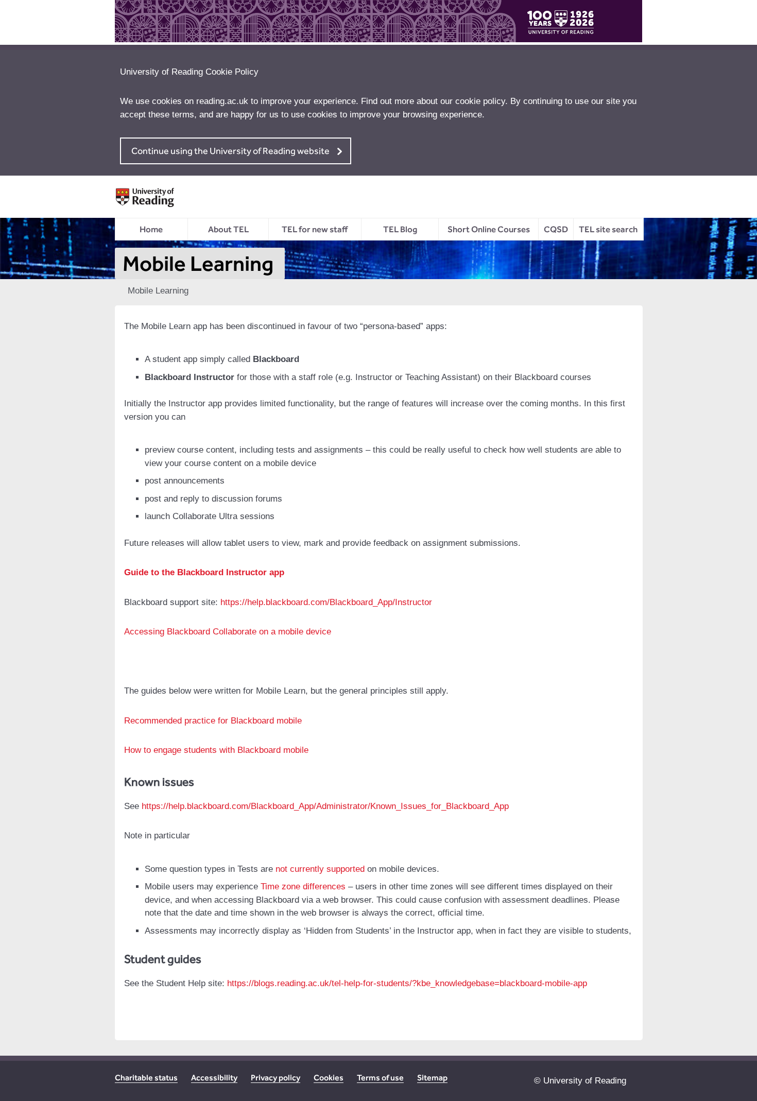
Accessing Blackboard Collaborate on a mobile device (227, 631)
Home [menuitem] (151, 229)
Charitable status (146, 1077)
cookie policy (480, 101)
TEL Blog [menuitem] (400, 229)
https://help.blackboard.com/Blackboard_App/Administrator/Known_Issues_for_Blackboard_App (325, 806)
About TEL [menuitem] (228, 229)
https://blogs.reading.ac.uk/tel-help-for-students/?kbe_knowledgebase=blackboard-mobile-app (407, 983)
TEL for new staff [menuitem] (315, 229)
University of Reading (584, 1081)
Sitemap (432, 1077)
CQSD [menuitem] (556, 229)
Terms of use (380, 1077)
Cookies (328, 1077)
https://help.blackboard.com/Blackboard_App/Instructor (326, 602)
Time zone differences (303, 886)
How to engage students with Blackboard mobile (216, 750)
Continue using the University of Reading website (230, 150)
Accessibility (214, 1077)
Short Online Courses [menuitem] (489, 229)
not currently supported (320, 869)
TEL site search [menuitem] (608, 229)
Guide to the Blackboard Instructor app (204, 572)
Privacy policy (275, 1077)
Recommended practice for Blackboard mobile (213, 721)
